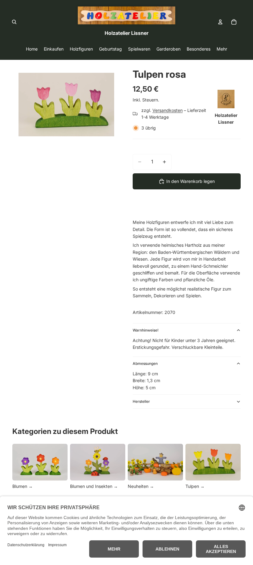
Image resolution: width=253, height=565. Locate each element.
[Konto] (220, 22)
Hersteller (141, 401)
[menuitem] (222, 48)
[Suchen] (14, 22)
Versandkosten (167, 110)
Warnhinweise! (146, 330)
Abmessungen (145, 363)
